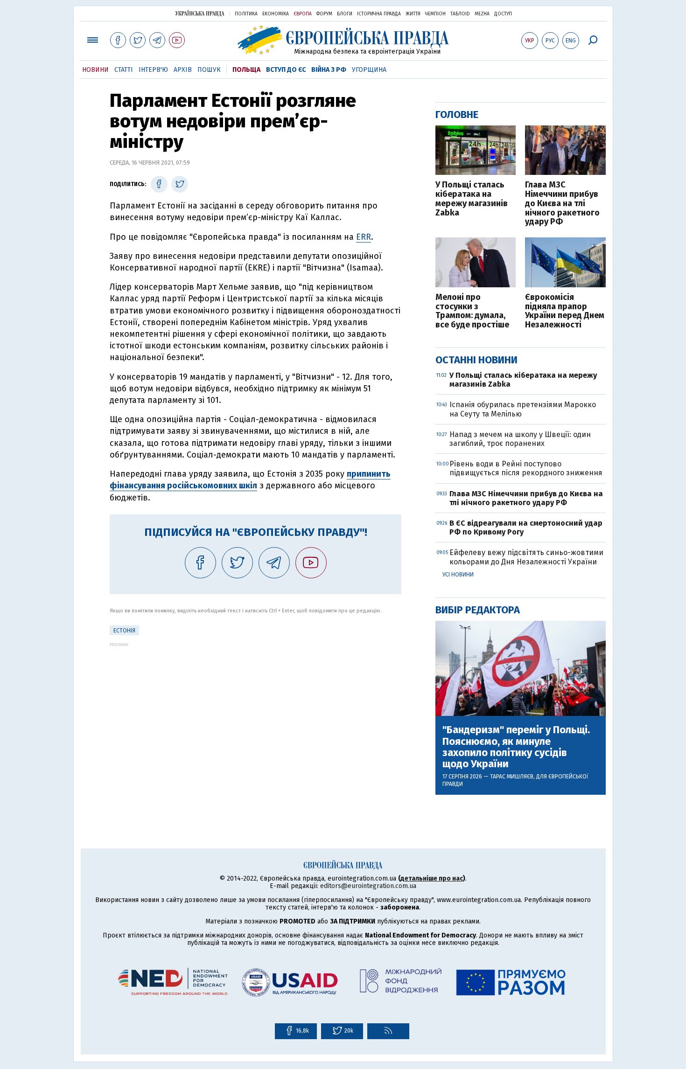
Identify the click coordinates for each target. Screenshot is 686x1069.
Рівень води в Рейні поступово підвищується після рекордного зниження (525, 468)
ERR (363, 237)
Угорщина (369, 70)
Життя (413, 14)
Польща (246, 70)
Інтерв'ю (153, 70)
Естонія (124, 630)
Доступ (503, 14)
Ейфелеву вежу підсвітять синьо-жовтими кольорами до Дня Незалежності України (526, 557)
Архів (183, 70)
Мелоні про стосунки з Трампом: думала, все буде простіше (472, 311)
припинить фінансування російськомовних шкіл (250, 480)
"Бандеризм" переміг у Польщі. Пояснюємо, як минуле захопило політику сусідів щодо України (516, 747)
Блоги (344, 14)
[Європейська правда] (343, 40)
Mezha (482, 14)
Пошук (209, 70)
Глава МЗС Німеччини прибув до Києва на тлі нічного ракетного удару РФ (562, 203)
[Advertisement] (255, 712)
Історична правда (379, 14)
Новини (95, 70)
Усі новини (458, 574)
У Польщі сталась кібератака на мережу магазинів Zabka (471, 198)
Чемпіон (435, 14)
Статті (123, 70)
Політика (246, 14)
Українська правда (199, 13)
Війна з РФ (328, 70)
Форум (324, 14)
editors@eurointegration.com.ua (368, 886)
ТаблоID (460, 14)
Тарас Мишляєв (511, 776)
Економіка (275, 14)
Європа (303, 14)
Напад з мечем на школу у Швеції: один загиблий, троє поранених (520, 439)
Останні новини (476, 360)
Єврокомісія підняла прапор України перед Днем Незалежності (564, 311)
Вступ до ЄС (286, 70)
